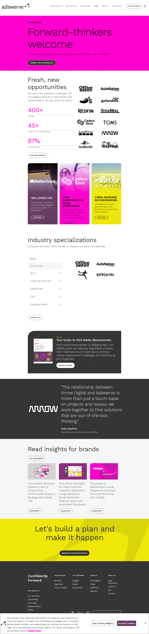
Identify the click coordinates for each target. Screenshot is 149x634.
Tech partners (85, 6)
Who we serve (71, 6)
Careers (112, 593)
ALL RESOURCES (36, 458)
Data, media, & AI (56, 6)
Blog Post (34, 511)
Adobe (75, 584)
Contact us (35, 317)
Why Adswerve (112, 581)
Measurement (34, 606)
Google (75, 580)
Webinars (94, 587)
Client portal (116, 6)
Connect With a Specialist (41, 63)
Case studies (61, 587)
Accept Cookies (126, 623)
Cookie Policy (34, 631)
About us (105, 6)
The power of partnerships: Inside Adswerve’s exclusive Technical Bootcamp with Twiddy (102, 490)
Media (30, 610)
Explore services (38, 155)
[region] (74, 623)
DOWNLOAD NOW (65, 365)
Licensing (32, 603)
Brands (58, 580)
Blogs (92, 584)
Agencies (59, 584)
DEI (109, 590)
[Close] (145, 623)
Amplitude (77, 587)
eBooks (93, 591)
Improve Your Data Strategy (74, 553)
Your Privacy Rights (102, 623)
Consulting (33, 599)
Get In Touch (134, 6)
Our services (34, 596)
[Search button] (144, 6)
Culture (111, 586)
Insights (96, 6)
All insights (95, 580)
